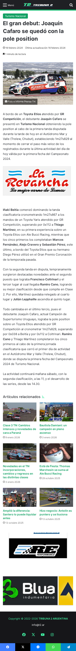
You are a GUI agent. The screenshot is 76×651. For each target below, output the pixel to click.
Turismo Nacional (15, 16)
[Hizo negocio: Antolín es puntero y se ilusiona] (56, 497)
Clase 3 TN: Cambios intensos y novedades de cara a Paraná (19, 429)
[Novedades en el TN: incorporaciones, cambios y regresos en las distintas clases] (19, 452)
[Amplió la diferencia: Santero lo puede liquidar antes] (19, 497)
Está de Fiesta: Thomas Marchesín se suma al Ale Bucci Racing (55, 469)
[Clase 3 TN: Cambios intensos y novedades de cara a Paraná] (19, 411)
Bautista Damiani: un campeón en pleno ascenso (53, 429)
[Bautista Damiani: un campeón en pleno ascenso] (56, 411)
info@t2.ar (38, 624)
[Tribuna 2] (38, 5)
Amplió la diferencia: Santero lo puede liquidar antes (19, 514)
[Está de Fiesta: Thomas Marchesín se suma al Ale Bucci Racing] (56, 452)
